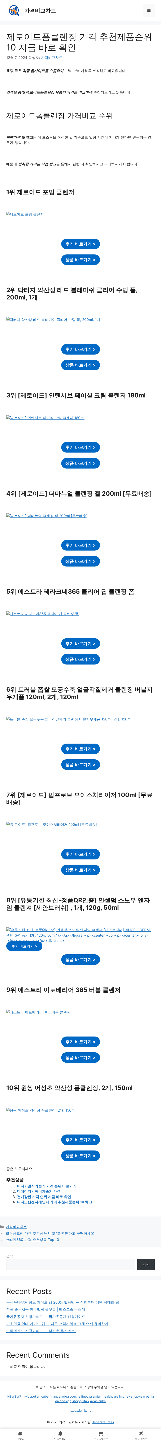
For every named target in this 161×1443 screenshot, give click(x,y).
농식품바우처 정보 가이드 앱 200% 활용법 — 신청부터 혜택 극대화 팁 (62, 1302)
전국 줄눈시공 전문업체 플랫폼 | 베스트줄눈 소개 (45, 1309)
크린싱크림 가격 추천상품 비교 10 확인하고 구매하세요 (50, 1233)
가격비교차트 (40, 10)
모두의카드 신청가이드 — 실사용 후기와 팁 (41, 1331)
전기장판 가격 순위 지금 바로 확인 (44, 1197)
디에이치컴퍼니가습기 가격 (39, 1191)
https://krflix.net (80, 1411)
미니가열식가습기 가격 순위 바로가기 (47, 1186)
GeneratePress (103, 1422)
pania (150, 1396)
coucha (75, 1396)
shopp (77, 1401)
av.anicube (98, 1401)
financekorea (59, 1396)
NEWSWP (14, 1396)
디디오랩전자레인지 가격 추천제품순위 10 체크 (54, 1202)
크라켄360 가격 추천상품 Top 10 (32, 1240)
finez (84, 1396)
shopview (138, 1396)
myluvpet (29, 1396)
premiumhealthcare (103, 1396)
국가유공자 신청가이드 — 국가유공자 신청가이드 (45, 1317)
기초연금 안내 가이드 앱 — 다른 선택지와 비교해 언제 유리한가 (57, 1324)
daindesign (63, 1401)
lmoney (124, 1396)
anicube (43, 1396)
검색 (9, 1256)
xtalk (85, 1401)
